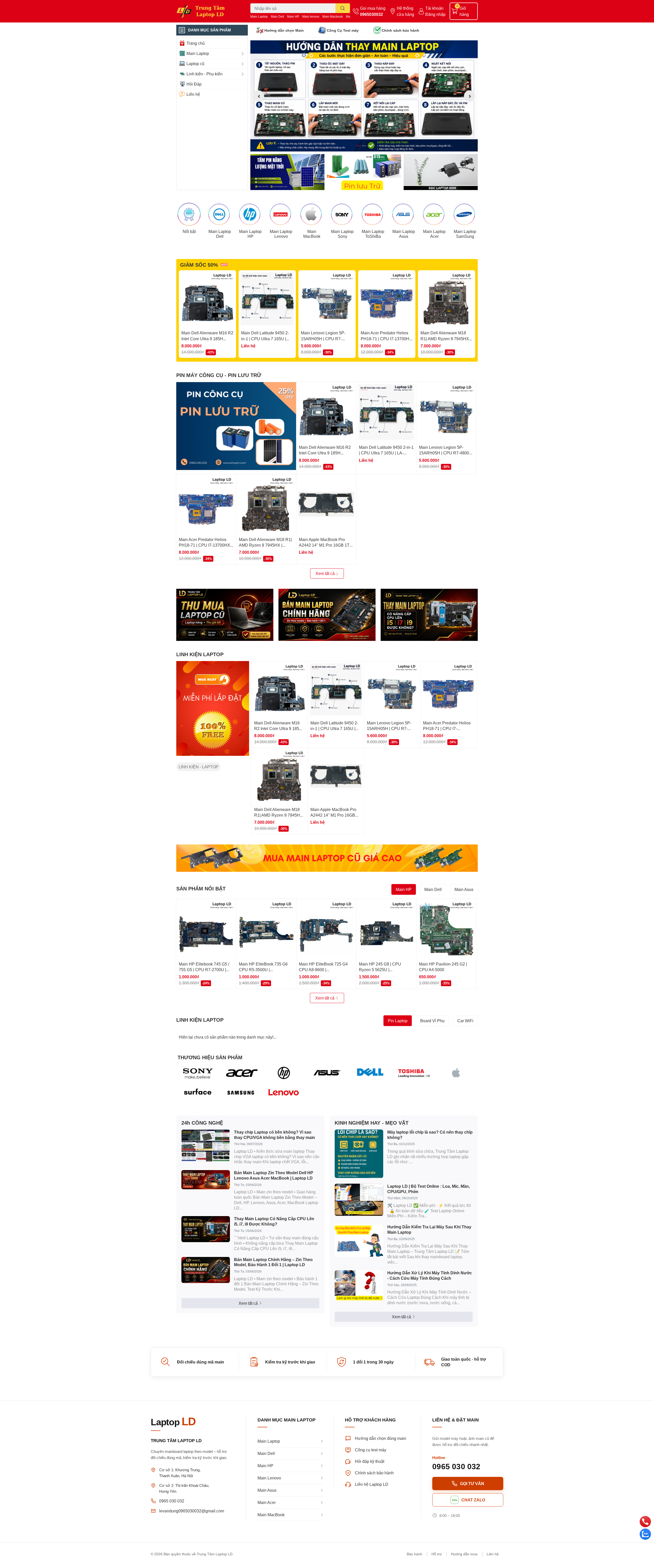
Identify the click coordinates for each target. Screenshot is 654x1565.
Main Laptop (259, 16)
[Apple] (456, 1072)
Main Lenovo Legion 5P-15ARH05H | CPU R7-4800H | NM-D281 (323, 338)
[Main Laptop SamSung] (464, 214)
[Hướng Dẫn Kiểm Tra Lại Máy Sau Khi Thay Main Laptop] (359, 1240)
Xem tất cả (326, 573)
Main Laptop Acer (434, 234)
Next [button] (469, 96)
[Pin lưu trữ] (364, 172)
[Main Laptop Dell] (219, 214)
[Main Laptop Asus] (403, 214)
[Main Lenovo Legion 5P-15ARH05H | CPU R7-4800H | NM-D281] (327, 298)
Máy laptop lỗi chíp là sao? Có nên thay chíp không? (430, 1134)
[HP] (284, 1072)
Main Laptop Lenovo (281, 234)
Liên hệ (493, 1554)
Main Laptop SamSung (465, 234)
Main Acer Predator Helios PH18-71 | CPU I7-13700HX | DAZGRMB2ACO (386, 338)
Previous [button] (258, 96)
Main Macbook (332, 16)
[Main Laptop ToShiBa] (372, 214)
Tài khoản (434, 8)
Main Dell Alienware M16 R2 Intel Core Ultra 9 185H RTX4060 (207, 338)
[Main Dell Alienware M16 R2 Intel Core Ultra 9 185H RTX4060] (207, 298)
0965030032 (371, 14)
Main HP (293, 16)
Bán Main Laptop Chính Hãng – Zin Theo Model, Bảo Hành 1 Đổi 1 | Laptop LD (273, 1262)
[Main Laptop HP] (250, 214)
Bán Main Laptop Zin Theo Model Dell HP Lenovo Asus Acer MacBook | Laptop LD (273, 1175)
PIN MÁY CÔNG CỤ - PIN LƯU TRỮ (218, 375)
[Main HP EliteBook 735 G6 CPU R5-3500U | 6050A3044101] (266, 929)
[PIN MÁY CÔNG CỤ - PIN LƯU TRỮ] (236, 426)
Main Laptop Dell (219, 234)
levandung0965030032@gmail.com (191, 1510)
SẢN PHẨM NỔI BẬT (201, 888)
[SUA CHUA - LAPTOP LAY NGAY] (327, 615)
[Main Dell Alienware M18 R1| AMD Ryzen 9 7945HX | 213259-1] (446, 298)
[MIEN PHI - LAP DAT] (212, 708)
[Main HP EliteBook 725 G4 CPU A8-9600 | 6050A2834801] (326, 929)
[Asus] (327, 1072)
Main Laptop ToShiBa (373, 234)
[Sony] (198, 1072)
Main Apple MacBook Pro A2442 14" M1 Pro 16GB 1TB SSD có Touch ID (325, 545)
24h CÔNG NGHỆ (202, 1123)
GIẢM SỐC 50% (199, 265)
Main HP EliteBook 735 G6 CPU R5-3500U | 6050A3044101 (263, 969)
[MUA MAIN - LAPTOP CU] (327, 858)
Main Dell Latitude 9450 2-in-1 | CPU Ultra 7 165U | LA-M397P (265, 338)
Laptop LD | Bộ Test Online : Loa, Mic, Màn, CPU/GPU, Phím (428, 1189)
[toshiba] (413, 1072)
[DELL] (370, 1072)
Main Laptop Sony (342, 234)
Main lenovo (310, 16)
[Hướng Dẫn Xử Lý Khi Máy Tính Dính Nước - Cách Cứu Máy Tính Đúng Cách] (359, 1285)
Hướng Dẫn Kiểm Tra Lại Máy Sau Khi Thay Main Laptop (429, 1229)
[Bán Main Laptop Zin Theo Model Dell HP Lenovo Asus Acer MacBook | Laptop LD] (205, 1179)
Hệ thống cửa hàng (405, 11)
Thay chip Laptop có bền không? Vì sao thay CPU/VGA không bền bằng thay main (274, 1134)
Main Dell (277, 16)
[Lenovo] (284, 1092)
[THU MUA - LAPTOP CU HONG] (224, 615)
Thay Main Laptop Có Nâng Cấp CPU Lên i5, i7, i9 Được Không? (274, 1221)
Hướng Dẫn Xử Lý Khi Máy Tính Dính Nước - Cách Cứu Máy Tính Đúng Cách (429, 1275)
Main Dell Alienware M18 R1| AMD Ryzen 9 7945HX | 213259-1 (446, 338)
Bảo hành (414, 1554)
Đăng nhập (435, 14)
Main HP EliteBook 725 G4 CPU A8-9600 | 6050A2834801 (323, 969)
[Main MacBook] (311, 214)
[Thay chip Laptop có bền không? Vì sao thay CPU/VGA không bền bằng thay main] (205, 1145)
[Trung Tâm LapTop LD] (208, 11)
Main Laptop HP (250, 234)
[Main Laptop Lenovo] (281, 214)
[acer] (241, 1072)
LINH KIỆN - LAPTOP (198, 766)
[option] (364, 95)
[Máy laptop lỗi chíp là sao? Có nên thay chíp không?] (359, 1153)
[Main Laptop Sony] (342, 214)
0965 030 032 (171, 1500)
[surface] (198, 1092)
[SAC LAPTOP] (441, 172)
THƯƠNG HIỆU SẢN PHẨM (210, 1057)
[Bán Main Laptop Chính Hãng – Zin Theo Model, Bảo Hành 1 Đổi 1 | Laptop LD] (205, 1270)
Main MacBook (311, 234)
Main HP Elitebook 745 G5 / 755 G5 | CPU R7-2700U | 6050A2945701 (204, 969)
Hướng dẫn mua (464, 1554)
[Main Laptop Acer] (434, 214)
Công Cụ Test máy (343, 30)
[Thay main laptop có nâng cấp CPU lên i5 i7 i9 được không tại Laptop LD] (429, 615)
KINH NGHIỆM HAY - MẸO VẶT (371, 1123)
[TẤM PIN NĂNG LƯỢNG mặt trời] (287, 172)
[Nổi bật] (189, 214)
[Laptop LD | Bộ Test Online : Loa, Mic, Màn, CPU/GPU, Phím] (359, 1200)
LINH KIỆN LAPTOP (200, 654)
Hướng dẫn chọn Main (284, 30)
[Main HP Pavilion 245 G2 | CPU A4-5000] (446, 929)
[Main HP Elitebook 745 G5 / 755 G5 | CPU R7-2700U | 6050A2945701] (206, 929)
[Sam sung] (241, 1092)
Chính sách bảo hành (400, 30)
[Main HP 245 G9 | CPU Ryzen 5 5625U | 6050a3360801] (386, 929)
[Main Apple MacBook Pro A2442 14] (326, 504)
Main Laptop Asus (403, 234)
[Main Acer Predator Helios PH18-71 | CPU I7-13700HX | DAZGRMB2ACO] (386, 298)
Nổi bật (189, 231)
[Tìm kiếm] (342, 8)
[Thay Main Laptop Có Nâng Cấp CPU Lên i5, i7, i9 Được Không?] (205, 1229)
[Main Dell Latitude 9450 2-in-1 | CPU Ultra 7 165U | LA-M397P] (267, 298)
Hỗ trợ (436, 1554)
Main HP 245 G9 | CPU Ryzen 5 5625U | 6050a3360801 (380, 969)
